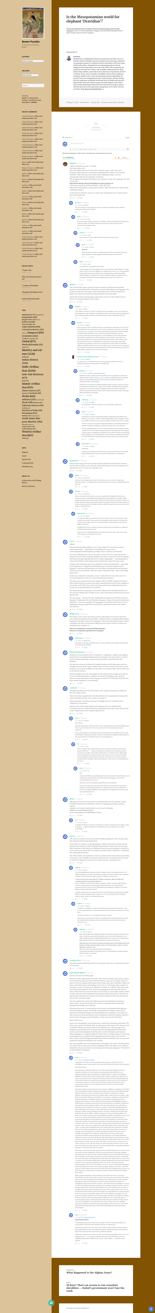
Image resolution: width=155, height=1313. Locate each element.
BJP (38, 319)
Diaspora (35, 332)
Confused (86, 720)
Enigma (88, 325)
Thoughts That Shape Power (32, 292)
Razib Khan (85, 102)
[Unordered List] (83, 149)
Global (29, 341)
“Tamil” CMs (26, 270)
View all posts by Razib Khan (91, 89)
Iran (25, 381)
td (88, 770)
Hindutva (25, 347)
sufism (25, 424)
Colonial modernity (33, 329)
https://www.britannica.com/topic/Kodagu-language (87, 628)
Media (28, 396)
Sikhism (26, 416)
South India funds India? (30, 299)
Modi (27, 402)
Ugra (87, 746)
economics (30, 336)
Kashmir (35, 393)
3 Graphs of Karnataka (30, 285)
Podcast (25, 100)
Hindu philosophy (32, 344)
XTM (25, 438)
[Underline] (75, 149)
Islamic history (31, 390)
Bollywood (28, 322)
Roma (85, 822)
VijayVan (85, 205)
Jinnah (26, 393)
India (25, 357)
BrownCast (34, 98)
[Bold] (70, 149)
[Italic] (73, 149)
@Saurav (84, 249)
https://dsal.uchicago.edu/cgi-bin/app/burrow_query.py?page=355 (91, 183)
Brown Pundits (31, 41)
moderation (40, 399)
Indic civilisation (118, 102)
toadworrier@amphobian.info (96, 373)
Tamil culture (28, 426)
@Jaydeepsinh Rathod (82, 1220)
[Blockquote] (85, 149)
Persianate (29, 413)
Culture (24, 333)
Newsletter (26, 102)
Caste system (31, 327)
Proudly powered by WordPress (77, 1308)
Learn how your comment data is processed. (99, 153)
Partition (26, 408)
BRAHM (34, 102)
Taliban (31, 424)
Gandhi (25, 338)
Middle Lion (86, 640)
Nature (97, 31)
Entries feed (26, 459)
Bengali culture (29, 319)
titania (77, 491)
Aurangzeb (40, 314)
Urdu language (29, 429)
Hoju (89, 235)
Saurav (92, 247)
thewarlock (86, 478)
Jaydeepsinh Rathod (77, 973)
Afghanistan (28, 315)
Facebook (32, 100)
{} (93, 149)
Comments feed (27, 463)
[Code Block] (88, 149)
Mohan (85, 309)
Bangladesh (29, 317)
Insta (39, 100)
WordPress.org (27, 466)
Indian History (107, 102)
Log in (24, 456)
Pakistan (37, 402)
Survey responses (28, 486)
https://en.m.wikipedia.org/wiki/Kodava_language (87, 631)
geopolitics (34, 338)
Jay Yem (88, 219)
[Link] (90, 149)
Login (127, 137)
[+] (96, 149)
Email (24, 98)
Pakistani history (33, 405)
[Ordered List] (80, 149)
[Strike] (78, 149)
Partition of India (32, 410)
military (29, 399)
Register (25, 452)
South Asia (35, 416)
